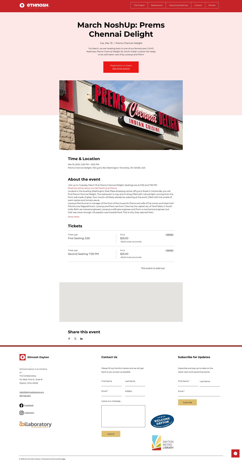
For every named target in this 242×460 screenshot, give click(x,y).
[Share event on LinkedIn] (81, 339)
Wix (63, 459)
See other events (121, 68)
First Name (106, 381)
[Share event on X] (75, 339)
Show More (73, 217)
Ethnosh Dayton (38, 357)
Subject (128, 391)
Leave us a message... (111, 401)
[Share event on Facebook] (69, 339)
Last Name (130, 381)
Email (104, 391)
